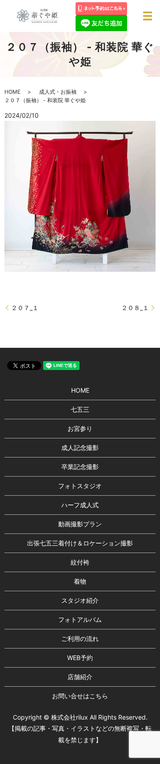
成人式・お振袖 (57, 91)
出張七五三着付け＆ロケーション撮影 (80, 543)
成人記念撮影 (80, 447)
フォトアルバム (80, 619)
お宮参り (80, 428)
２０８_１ (135, 307)
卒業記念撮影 (80, 466)
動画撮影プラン (80, 524)
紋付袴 (80, 562)
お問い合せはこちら (80, 696)
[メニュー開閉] (147, 16)
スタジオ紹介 (80, 600)
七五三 (80, 409)
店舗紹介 (80, 676)
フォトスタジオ (80, 485)
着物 (80, 581)
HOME (12, 91)
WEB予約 (80, 657)
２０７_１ (25, 307)
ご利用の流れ (80, 638)
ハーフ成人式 (80, 505)
